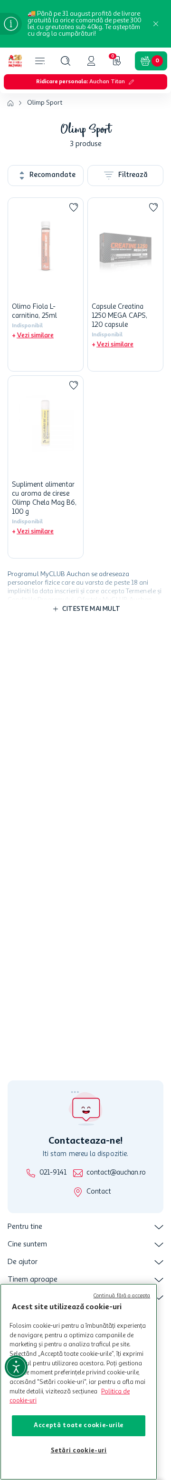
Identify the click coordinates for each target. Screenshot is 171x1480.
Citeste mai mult (91, 609)
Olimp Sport (44, 102)
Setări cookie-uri (79, 1451)
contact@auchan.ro (116, 1172)
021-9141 (52, 1172)
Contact (98, 1192)
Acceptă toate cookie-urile (79, 1425)
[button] (65, 61)
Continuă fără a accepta (122, 1296)
